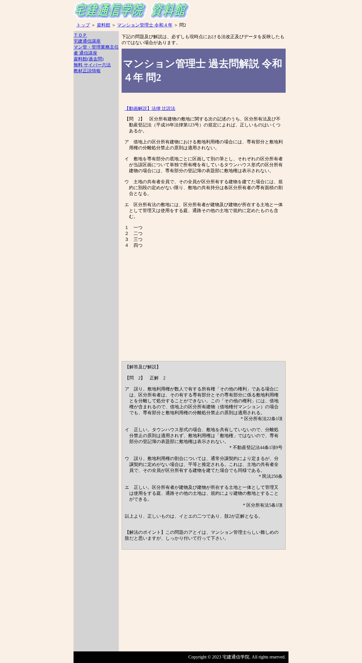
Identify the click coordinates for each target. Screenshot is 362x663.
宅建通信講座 (87, 41)
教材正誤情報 (87, 70)
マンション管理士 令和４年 (145, 25)
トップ (83, 25)
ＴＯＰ (80, 35)
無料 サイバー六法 (92, 64)
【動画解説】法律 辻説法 (149, 108)
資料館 (103, 25)
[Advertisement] (96, 174)
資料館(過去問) (89, 59)
